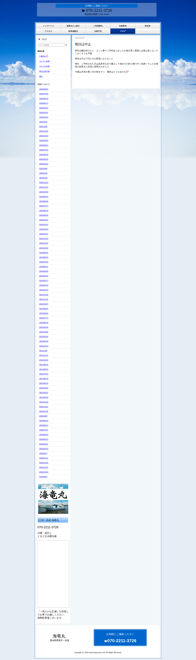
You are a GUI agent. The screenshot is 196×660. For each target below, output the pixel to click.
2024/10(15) (43, 192)
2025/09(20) (43, 141)
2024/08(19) (43, 201)
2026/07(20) (43, 94)
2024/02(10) (43, 229)
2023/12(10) (43, 239)
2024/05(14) (43, 215)
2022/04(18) (43, 332)
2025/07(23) (43, 150)
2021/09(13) (43, 365)
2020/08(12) (43, 425)
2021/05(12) (43, 383)
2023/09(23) (43, 253)
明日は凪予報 (44, 71)
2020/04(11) (43, 444)
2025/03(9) (43, 169)
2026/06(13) (43, 99)
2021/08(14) (43, 369)
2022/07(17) (43, 318)
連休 (41, 76)
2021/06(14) (43, 379)
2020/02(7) (43, 453)
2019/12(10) (43, 463)
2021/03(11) (43, 393)
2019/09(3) (43, 477)
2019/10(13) (43, 472)
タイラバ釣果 (44, 61)
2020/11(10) (43, 411)
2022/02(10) (43, 341)
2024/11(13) (43, 187)
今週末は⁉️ (43, 56)
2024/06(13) (43, 211)
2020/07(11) (43, 430)
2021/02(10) (43, 397)
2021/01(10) (43, 402)
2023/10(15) (43, 248)
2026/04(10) (43, 108)
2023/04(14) (43, 276)
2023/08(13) (43, 257)
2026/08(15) (43, 89)
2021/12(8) (43, 351)
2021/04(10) (43, 388)
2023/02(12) (43, 285)
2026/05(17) (43, 103)
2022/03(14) (43, 337)
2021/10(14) (43, 360)
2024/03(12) (43, 225)
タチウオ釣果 (44, 66)
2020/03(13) (43, 449)
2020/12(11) (43, 407)
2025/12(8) (43, 127)
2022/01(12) (43, 346)
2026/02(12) (43, 117)
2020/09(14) (43, 421)
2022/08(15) (43, 313)
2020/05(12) (43, 439)
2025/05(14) (43, 159)
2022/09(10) (43, 309)
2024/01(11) (43, 234)
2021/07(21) (43, 374)
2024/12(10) (43, 183)
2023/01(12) (43, 290)
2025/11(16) (43, 131)
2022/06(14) (43, 323)
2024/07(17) (43, 206)
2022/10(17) (43, 304)
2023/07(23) (43, 262)
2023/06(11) (43, 267)
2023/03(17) (43, 281)
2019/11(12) (43, 467)
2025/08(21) (43, 145)
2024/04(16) (43, 220)
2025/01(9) (43, 178)
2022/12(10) (43, 295)
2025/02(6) (43, 173)
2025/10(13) (43, 136)
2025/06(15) (43, 155)
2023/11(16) (43, 243)
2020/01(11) (43, 458)
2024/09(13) (43, 197)
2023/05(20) (43, 271)
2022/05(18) (43, 327)
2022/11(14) (43, 299)
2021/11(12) (43, 355)
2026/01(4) (43, 122)
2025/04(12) (43, 164)
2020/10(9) (43, 416)
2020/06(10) (43, 435)
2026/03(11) (43, 113)
